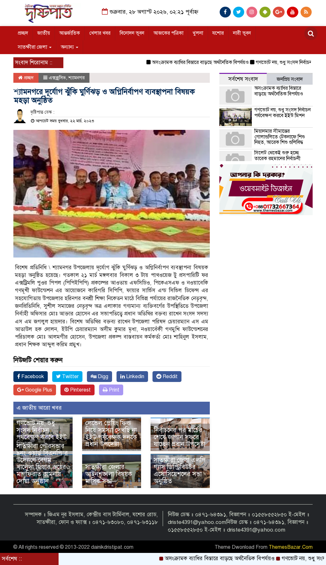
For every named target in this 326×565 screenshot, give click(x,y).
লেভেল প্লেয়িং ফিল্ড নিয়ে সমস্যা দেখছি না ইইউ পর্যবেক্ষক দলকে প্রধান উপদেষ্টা (111, 433)
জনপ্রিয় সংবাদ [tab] (290, 79)
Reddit (169, 376)
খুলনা (198, 33)
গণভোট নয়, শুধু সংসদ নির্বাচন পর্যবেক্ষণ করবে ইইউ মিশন (42, 433)
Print (113, 390)
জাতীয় (43, 33)
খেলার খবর (99, 33)
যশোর (218, 33)
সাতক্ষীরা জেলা (33, 47)
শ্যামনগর (76, 78)
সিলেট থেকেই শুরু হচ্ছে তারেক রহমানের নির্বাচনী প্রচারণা (277, 158)
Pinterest (80, 390)
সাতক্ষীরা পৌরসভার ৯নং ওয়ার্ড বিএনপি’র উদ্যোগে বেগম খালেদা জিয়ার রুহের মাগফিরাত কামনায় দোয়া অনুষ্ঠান (42, 463)
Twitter (70, 376)
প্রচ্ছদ (23, 33)
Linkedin (134, 376)
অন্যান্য (68, 47)
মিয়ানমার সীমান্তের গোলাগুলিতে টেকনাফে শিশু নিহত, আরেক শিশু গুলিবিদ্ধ (279, 136)
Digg (102, 376)
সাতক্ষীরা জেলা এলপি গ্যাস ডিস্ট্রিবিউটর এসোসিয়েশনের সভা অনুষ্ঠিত (180, 470)
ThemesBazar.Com (291, 547)
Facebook (32, 376)
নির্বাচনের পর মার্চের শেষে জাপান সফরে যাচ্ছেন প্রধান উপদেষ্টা (179, 437)
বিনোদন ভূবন (132, 33)
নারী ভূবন (242, 33)
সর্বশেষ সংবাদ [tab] (243, 79)
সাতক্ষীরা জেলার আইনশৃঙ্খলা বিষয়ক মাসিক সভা (108, 474)
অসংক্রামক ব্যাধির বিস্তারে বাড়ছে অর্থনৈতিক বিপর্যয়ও (188, 62)
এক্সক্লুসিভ (57, 78)
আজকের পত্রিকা (168, 33)
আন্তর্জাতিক (69, 33)
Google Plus (38, 390)
